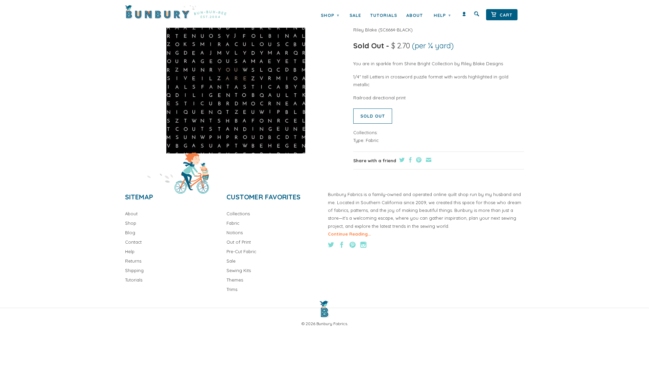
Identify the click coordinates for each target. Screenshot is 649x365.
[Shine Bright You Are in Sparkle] (235, 84)
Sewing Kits (238, 270)
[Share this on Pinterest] (418, 160)
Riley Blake (365, 29)
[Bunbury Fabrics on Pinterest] (353, 245)
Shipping (134, 270)
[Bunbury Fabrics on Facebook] (342, 245)
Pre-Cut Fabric (241, 251)
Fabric (372, 140)
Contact (133, 242)
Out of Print (238, 242)
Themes (234, 280)
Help (442, 15)
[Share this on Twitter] (401, 160)
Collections (238, 213)
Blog (130, 232)
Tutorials (383, 15)
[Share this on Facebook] (409, 160)
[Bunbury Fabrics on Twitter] (331, 245)
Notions (234, 232)
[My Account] (464, 15)
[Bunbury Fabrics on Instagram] (363, 245)
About (414, 15)
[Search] (477, 15)
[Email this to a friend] (427, 160)
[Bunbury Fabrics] (185, 12)
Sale (355, 15)
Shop (330, 15)
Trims (231, 289)
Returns (133, 261)
